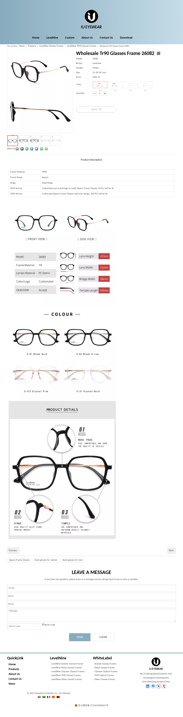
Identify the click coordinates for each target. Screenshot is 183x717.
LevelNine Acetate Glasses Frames (67, 664)
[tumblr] (164, 686)
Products (14, 669)
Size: (78, 73)
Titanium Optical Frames (105, 671)
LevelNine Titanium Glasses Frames (67, 671)
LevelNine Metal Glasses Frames (66, 668)
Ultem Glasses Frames (104, 679)
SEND (80, 637)
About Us (14, 674)
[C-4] (145, 85)
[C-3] (130, 85)
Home (12, 664)
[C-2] (115, 85)
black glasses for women (46, 560)
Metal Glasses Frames (104, 668)
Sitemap (66, 693)
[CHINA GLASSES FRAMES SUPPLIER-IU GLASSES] (156, 663)
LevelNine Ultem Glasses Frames (66, 679)
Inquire (94, 109)
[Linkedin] (147, 686)
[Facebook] (153, 686)
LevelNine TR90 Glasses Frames (66, 675)
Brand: (79, 63)
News (12, 683)
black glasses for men (72, 560)
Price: (78, 77)
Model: (79, 59)
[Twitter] (158, 686)
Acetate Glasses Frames (105, 664)
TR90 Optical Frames (104, 675)
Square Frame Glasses (19, 560)
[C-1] (100, 85)
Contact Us (15, 679)
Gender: (79, 68)
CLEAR (103, 637)
